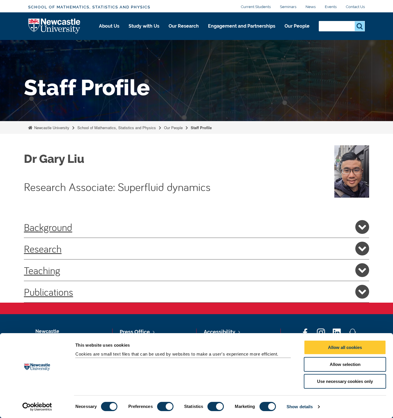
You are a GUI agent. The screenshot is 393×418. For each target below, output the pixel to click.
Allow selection (345, 364)
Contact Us (355, 7)
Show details (300, 406)
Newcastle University (51, 127)
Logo (54, 26)
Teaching (42, 270)
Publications (48, 291)
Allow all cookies (345, 347)
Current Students (256, 7)
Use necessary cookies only (345, 381)
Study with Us (144, 26)
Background (48, 227)
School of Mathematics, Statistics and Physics (89, 7)
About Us (109, 26)
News (311, 7)
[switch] (165, 406)
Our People (297, 26)
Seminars (288, 7)
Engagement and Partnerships (241, 26)
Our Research (184, 26)
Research (43, 248)
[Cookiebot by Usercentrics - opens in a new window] (37, 406)
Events (331, 7)
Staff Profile (201, 127)
